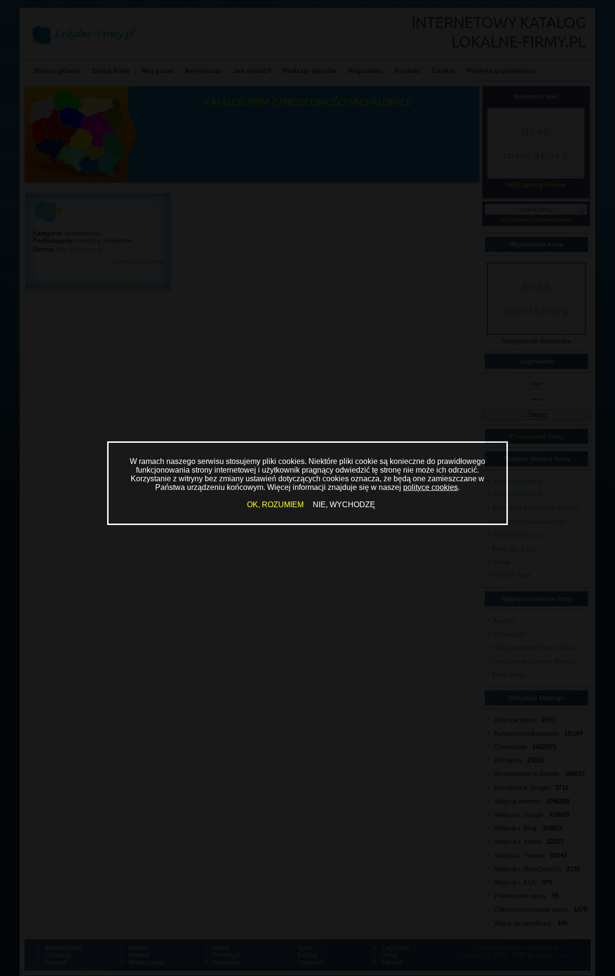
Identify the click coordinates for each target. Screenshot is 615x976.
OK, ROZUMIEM (275, 505)
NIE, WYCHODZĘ (344, 505)
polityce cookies (430, 487)
